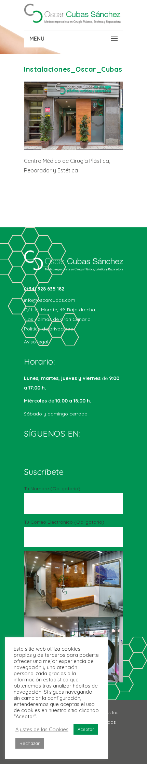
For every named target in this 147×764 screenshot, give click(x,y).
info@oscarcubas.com (49, 300)
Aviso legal (36, 342)
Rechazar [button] (29, 743)
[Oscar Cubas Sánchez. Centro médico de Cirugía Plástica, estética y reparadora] (73, 13)
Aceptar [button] (86, 729)
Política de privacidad (49, 329)
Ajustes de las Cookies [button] (41, 729)
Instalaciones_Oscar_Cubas (73, 69)
